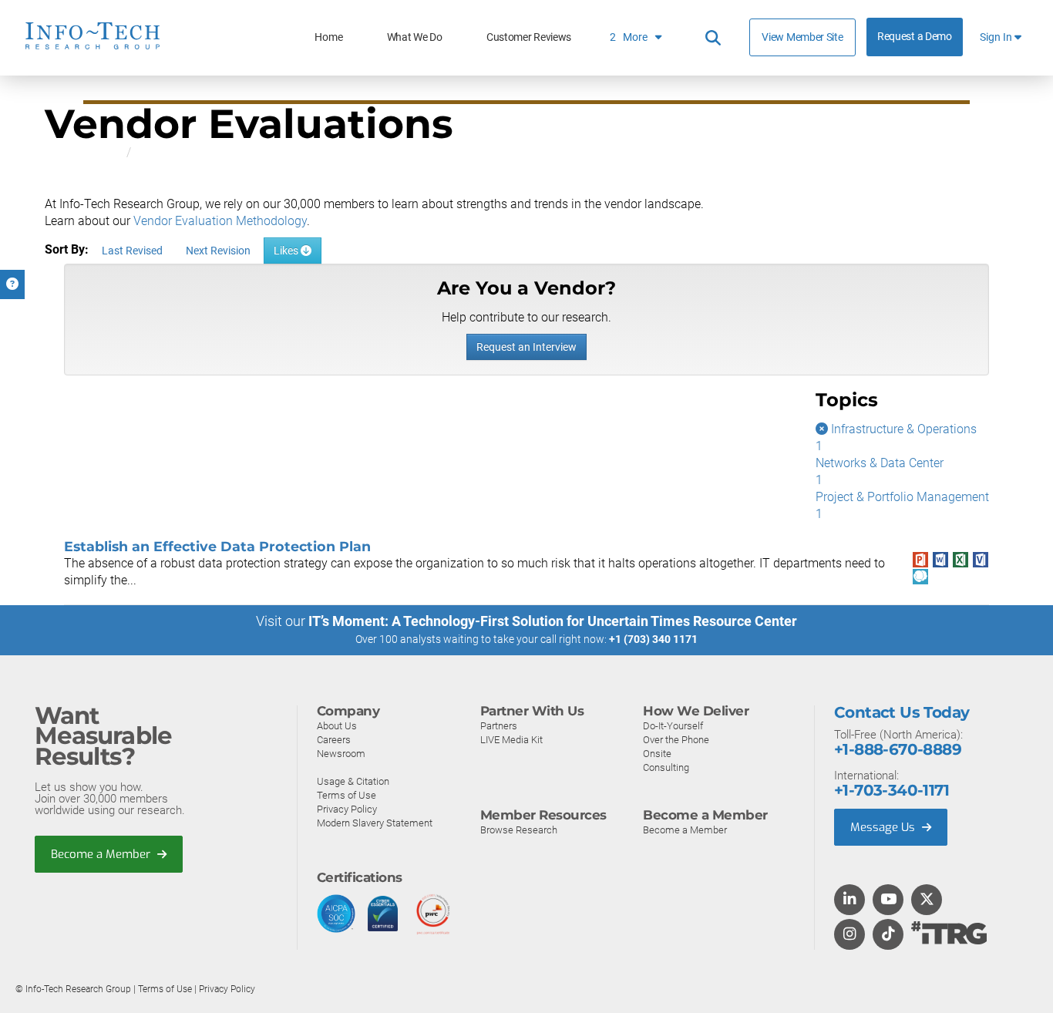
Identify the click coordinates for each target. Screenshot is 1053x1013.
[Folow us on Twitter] (926, 900)
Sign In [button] (997, 37)
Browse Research (518, 830)
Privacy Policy (347, 809)
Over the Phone (676, 739)
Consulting (666, 767)
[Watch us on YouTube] (888, 900)
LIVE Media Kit (511, 739)
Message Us (884, 827)
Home (328, 37)
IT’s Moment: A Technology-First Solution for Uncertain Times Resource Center (552, 621)
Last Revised (132, 250)
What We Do (414, 37)
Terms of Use (346, 795)
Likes (287, 250)
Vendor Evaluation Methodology (220, 221)
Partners (498, 726)
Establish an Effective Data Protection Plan (217, 546)
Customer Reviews (528, 37)
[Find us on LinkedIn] (849, 900)
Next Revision (218, 250)
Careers (334, 739)
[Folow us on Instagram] (849, 935)
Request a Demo (914, 36)
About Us (337, 726)
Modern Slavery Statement (374, 823)
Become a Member (102, 854)
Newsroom (341, 753)
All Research (78, 152)
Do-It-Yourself (673, 726)
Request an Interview (526, 347)
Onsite (657, 753)
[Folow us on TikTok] (888, 935)
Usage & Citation (353, 781)
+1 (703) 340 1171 (653, 639)
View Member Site (802, 37)
